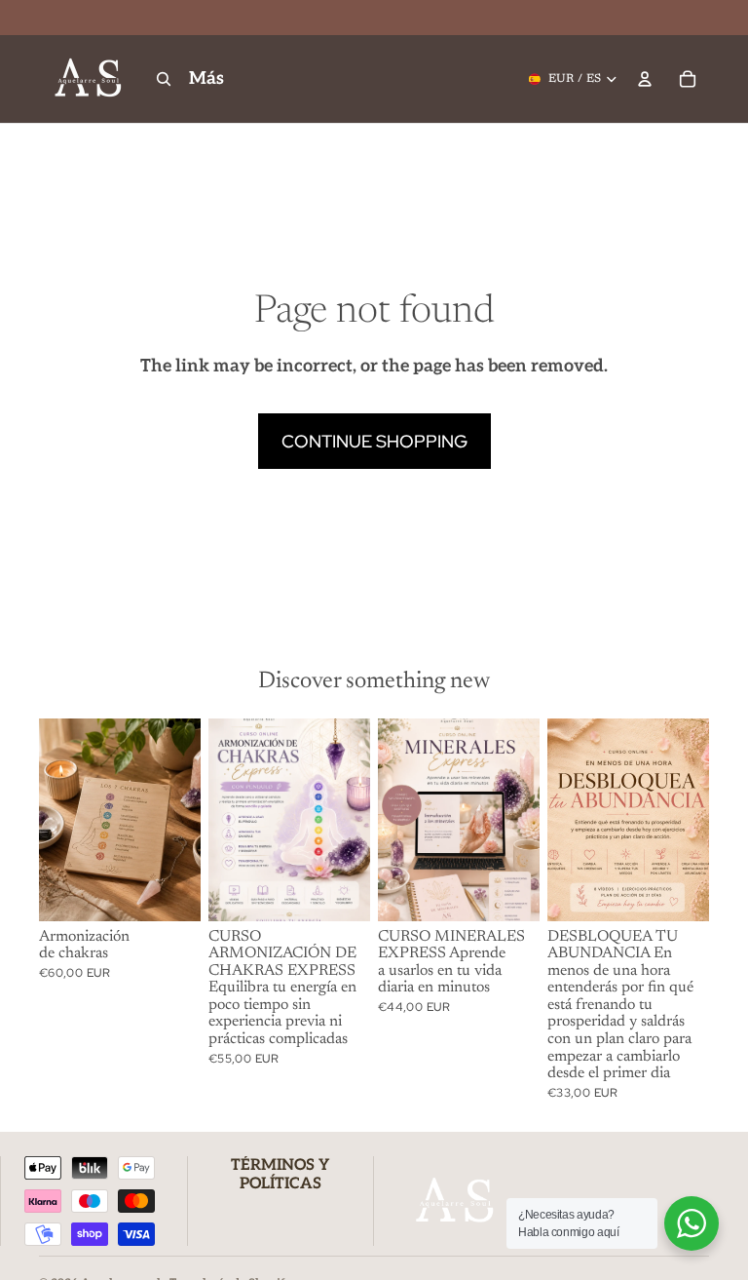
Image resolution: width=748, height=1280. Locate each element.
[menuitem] (206, 79)
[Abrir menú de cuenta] (644, 79)
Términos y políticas (280, 1174)
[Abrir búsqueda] (163, 79)
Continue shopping (374, 441)
